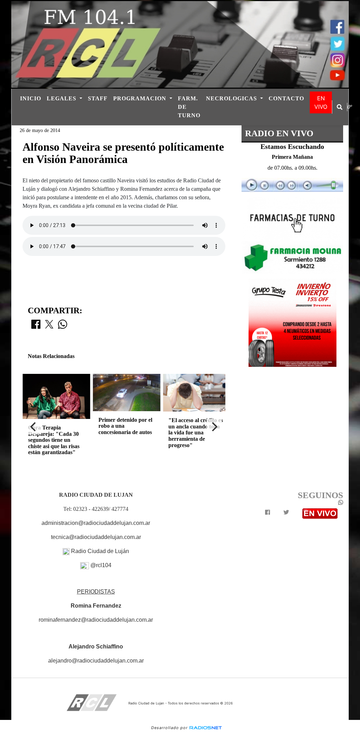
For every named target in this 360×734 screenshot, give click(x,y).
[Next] (214, 426)
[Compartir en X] (49, 326)
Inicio (30, 98)
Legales (62, 98)
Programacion (140, 98)
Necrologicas (232, 98)
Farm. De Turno (189, 106)
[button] (339, 107)
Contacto (286, 98)
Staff (98, 98)
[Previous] (33, 426)
